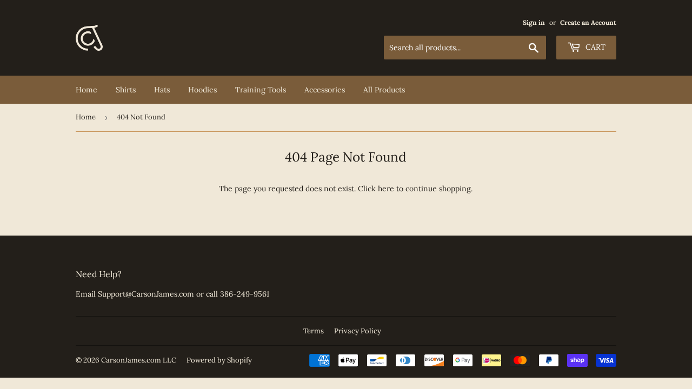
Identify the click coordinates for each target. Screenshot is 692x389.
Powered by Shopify (219, 360)
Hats (162, 90)
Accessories (324, 90)
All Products (384, 90)
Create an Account (588, 22)
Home (86, 90)
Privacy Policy (357, 331)
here (386, 188)
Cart (594, 47)
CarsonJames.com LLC (138, 360)
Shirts (126, 90)
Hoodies (202, 90)
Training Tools (260, 90)
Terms (313, 331)
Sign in (534, 22)
